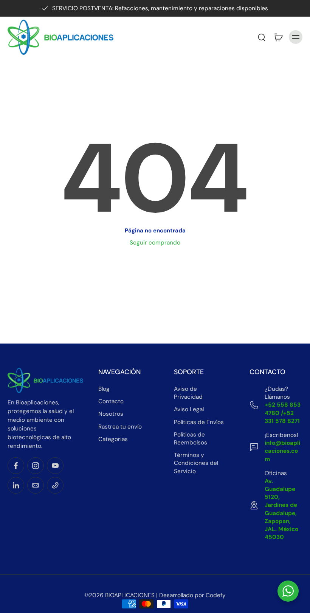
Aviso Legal (189, 409)
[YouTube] (55, 465)
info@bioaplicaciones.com (282, 451)
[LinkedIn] (16, 485)
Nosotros (110, 414)
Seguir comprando (155, 242)
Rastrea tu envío (120, 426)
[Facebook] (16, 465)
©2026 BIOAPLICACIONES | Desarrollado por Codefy (155, 595)
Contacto (111, 401)
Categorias (113, 439)
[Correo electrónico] (35, 485)
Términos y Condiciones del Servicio (196, 463)
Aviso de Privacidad (188, 393)
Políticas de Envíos (199, 422)
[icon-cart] (278, 37)
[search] (261, 37)
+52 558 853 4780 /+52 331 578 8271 (283, 412)
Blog (104, 389)
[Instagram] (35, 465)
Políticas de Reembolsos (190, 438)
